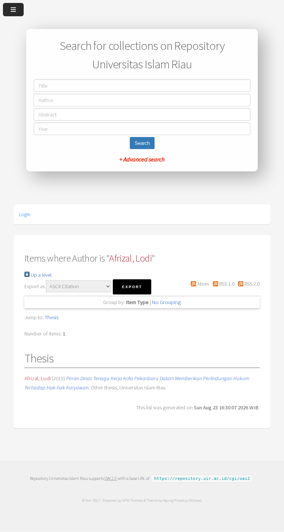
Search (142, 143)
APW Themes (132, 500)
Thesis (51, 317)
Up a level (40, 275)
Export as (34, 286)
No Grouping (166, 302)
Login (24, 214)
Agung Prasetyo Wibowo (182, 500)
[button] (132, 286)
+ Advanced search (142, 159)
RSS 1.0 (226, 283)
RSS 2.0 (251, 283)
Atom (202, 283)
